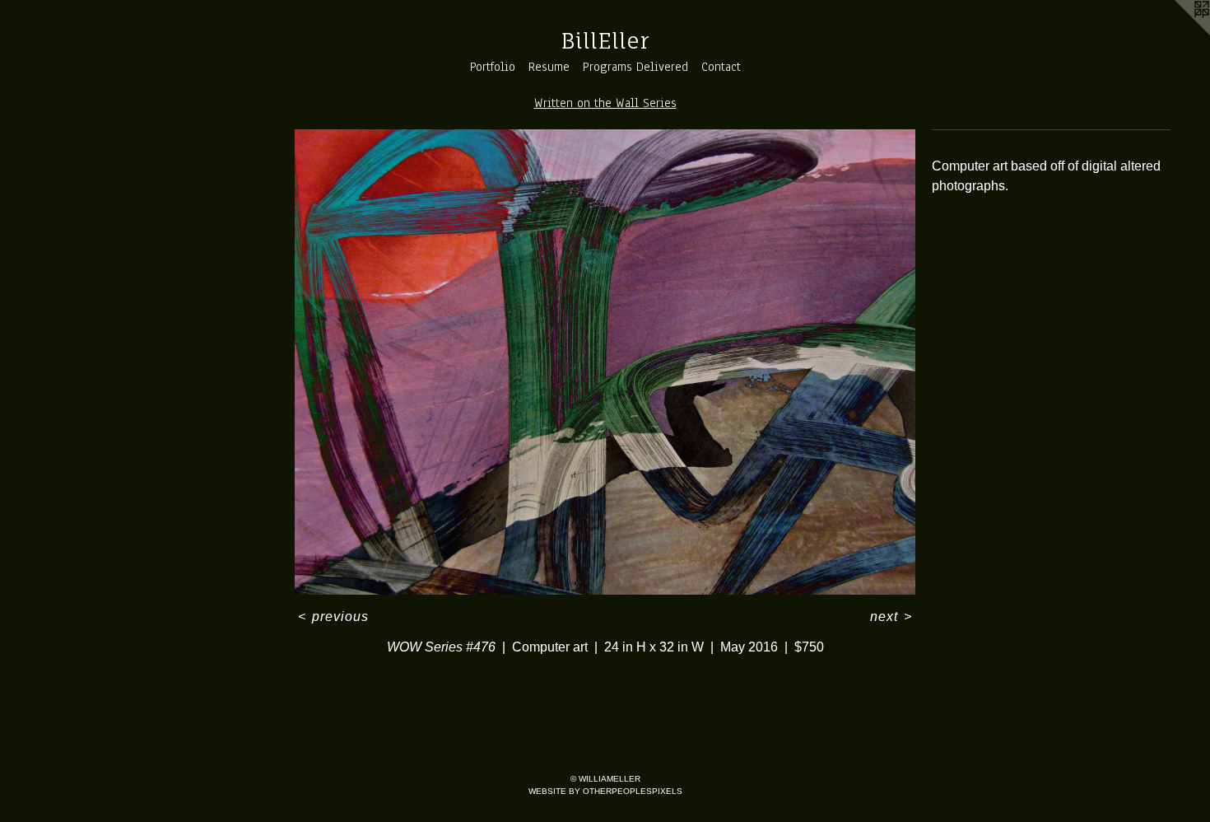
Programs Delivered (635, 66)
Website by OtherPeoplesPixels (605, 791)
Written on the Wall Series (605, 103)
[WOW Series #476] (605, 362)
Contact (721, 66)
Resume (549, 66)
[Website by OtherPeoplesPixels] (1177, 33)
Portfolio (492, 66)
